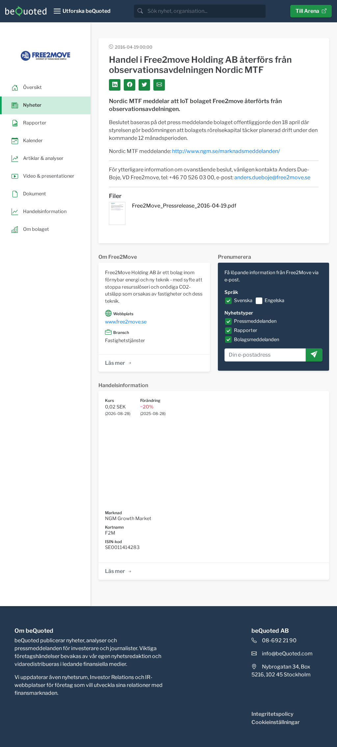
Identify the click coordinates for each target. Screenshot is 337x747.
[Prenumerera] (314, 355)
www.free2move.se (125, 322)
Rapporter (245, 330)
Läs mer (115, 363)
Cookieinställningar (275, 722)
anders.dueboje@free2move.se (272, 177)
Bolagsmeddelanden (256, 339)
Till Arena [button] (307, 11)
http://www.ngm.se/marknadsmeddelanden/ (226, 151)
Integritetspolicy (272, 714)
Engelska (274, 300)
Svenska (243, 300)
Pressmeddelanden (255, 321)
